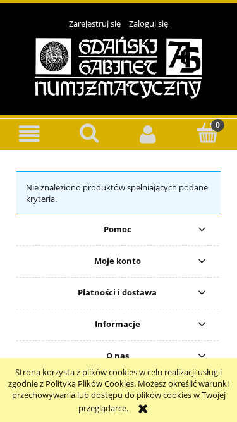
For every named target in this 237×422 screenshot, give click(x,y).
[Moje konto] (148, 134)
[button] (29, 134)
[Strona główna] (118, 66)
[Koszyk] (207, 133)
